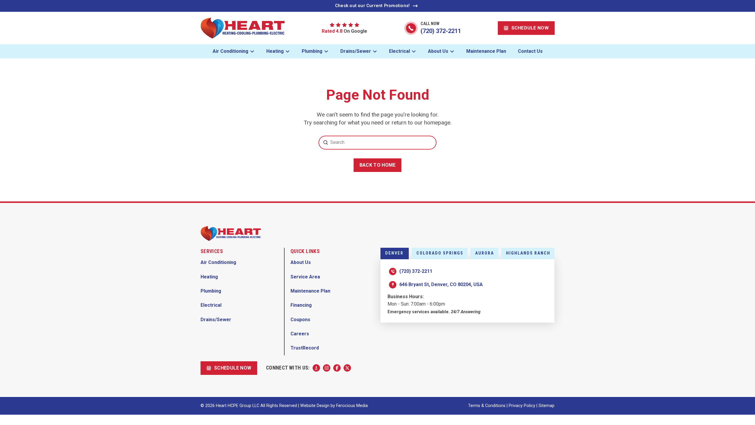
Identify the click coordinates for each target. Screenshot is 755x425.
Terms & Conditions (486, 405)
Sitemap (546, 405)
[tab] (394, 253)
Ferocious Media (352, 405)
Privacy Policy (522, 405)
